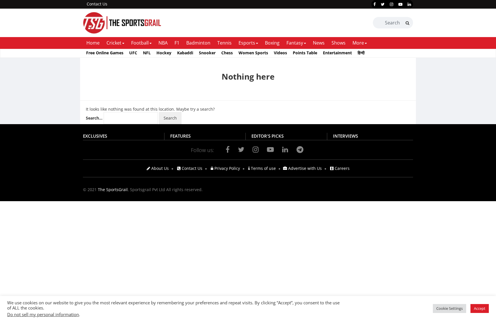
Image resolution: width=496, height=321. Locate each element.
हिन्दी (361, 52)
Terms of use (263, 168)
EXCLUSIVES (95, 136)
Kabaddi (185, 52)
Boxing (272, 43)
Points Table (305, 52)
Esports (247, 43)
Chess (227, 52)
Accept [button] (479, 308)
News (319, 43)
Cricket (113, 43)
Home (93, 43)
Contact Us (97, 4)
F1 (177, 43)
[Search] (407, 23)
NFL (147, 52)
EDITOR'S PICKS (267, 136)
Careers (342, 168)
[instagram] (391, 4)
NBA (163, 43)
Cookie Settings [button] (449, 308)
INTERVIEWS (345, 136)
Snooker (207, 52)
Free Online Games (104, 52)
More (358, 43)
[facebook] (374, 4)
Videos (280, 52)
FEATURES (180, 136)
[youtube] (400, 4)
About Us (159, 168)
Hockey (163, 52)
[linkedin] (409, 4)
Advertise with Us (304, 168)
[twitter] (383, 4)
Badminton (198, 43)
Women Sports (253, 52)
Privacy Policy (226, 168)
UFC (133, 52)
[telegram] (300, 149)
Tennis (224, 43)
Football (140, 43)
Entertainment (337, 52)
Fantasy (294, 43)
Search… (94, 118)
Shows (339, 43)
